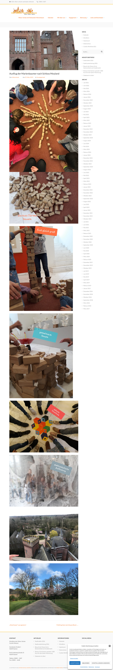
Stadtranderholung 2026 (90, 63)
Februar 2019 (87, 285)
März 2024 (86, 149)
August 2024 (87, 140)
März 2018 (86, 303)
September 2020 (88, 245)
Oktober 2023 (87, 164)
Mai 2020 (86, 251)
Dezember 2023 (87, 158)
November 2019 (88, 265)
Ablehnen (85, 663)
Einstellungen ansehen (101, 663)
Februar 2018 (87, 306)
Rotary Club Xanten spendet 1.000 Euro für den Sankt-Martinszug (93, 71)
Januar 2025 (86, 126)
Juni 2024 (86, 143)
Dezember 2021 (87, 213)
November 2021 (88, 216)
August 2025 (87, 108)
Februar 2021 (87, 233)
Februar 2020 (87, 259)
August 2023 (87, 169)
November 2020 (88, 239)
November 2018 (88, 294)
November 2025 (88, 100)
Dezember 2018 (87, 291)
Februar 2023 (87, 184)
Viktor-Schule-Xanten (25, 667)
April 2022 (86, 207)
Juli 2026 (86, 82)
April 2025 (86, 117)
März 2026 (86, 91)
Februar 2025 (87, 123)
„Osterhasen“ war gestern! (17, 625)
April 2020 (86, 253)
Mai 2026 (86, 88)
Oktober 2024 (87, 135)
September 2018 (88, 300)
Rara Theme (60, 667)
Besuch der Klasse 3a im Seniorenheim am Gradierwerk (92, 67)
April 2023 (86, 178)
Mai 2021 (86, 227)
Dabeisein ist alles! (88, 75)
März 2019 (86, 282)
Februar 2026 (87, 94)
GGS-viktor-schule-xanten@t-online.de (22, 1)
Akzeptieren (74, 663)
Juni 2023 (86, 172)
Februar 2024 (87, 152)
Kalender (50, 17)
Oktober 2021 (87, 219)
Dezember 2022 (87, 190)
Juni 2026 (86, 85)
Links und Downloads (96, 17)
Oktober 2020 (87, 242)
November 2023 (88, 161)
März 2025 (86, 120)
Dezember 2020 (87, 236)
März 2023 (86, 181)
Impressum (97, 667)
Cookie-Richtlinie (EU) (89, 46)
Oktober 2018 (87, 297)
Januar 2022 (86, 210)
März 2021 (86, 230)
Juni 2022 (86, 204)
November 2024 (88, 132)
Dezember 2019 (87, 262)
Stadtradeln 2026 (88, 60)
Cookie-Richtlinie (84, 667)
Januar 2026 (86, 97)
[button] (110, 646)
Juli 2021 (86, 222)
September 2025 (88, 106)
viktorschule (15, 77)
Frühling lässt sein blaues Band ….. (67, 625)
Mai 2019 (86, 277)
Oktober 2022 (87, 195)
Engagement (72, 17)
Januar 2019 (86, 288)
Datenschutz (91, 667)
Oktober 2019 (87, 268)
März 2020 (86, 256)
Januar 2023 (86, 187)
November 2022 (88, 193)
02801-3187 (42, 1)
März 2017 (86, 308)
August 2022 (87, 201)
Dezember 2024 (87, 129)
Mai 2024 (86, 146)
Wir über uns (61, 17)
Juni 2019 (86, 274)
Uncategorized (40, 77)
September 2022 (88, 198)
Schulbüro (86, 38)
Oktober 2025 (87, 103)
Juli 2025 (86, 111)
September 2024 (88, 137)
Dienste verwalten (74, 658)
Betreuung (83, 17)
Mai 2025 (86, 114)
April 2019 (86, 280)
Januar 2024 (86, 155)
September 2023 (88, 166)
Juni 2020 (86, 248)
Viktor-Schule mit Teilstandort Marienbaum (31, 17)
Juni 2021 (86, 224)
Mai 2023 (86, 175)
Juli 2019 (86, 271)
